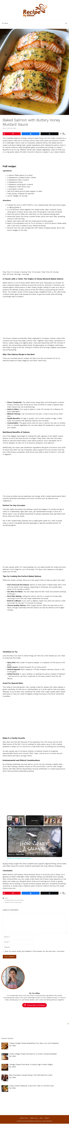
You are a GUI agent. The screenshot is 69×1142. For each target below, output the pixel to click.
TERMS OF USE (34, 1118)
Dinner (6, 898)
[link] (10, 829)
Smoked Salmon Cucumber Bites (14, 900)
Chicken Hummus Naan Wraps (13, 902)
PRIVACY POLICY (24, 1118)
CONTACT (46, 1118)
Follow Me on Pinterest (36, 1005)
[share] (58, 828)
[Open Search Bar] (66, 23)
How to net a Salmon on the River (25, 829)
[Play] (53, 820)
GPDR (41, 1118)
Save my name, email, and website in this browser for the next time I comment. (35, 951)
